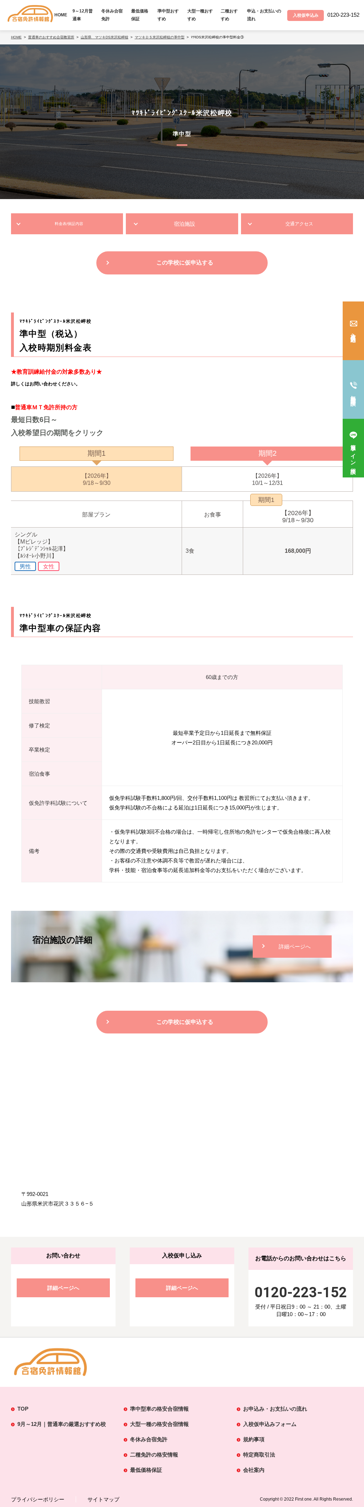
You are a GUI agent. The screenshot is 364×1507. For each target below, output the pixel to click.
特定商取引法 (259, 1455)
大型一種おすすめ (200, 15)
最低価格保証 (139, 15)
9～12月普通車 (83, 15)
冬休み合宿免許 (112, 15)
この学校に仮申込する (184, 263)
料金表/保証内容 (69, 223)
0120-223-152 (301, 1292)
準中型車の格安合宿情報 (159, 1409)
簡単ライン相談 (353, 453)
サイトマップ (103, 1499)
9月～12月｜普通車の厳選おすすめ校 (61, 1424)
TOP (22, 1409)
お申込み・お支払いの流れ (275, 1409)
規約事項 (253, 1439)
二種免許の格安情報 (154, 1455)
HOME (60, 14)
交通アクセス (299, 223)
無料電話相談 (353, 394)
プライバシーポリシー (37, 1499)
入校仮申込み (353, 335)
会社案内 (253, 1470)
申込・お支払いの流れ (264, 15)
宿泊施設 (184, 224)
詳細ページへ (295, 947)
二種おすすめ (229, 15)
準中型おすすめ (168, 15)
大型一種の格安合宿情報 (159, 1424)
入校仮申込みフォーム (269, 1424)
